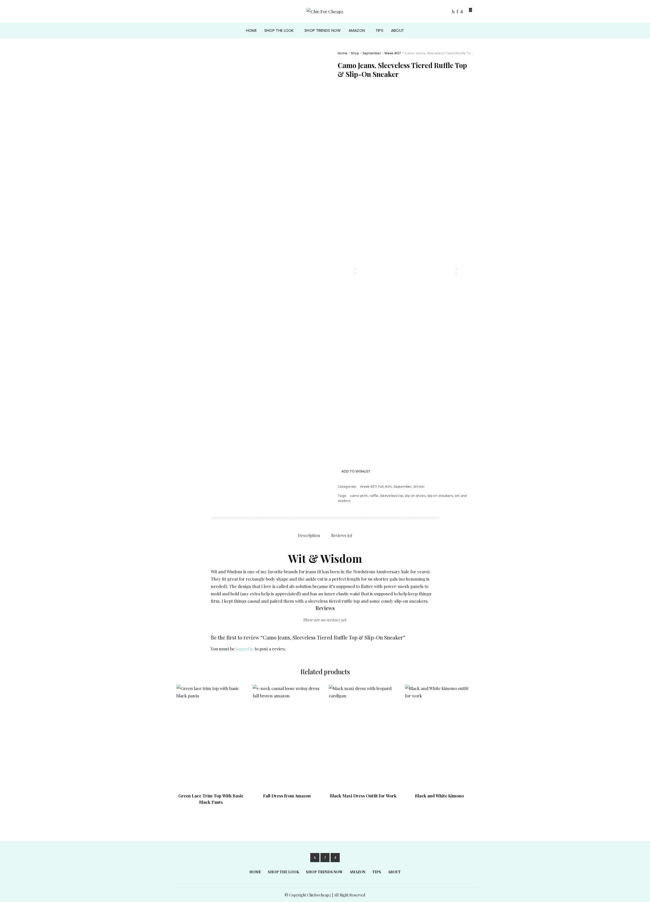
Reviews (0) (341, 535)
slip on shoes (415, 496)
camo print (359, 496)
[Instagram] (461, 11)
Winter (419, 486)
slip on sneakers (440, 496)
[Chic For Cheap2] (324, 11)
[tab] (309, 536)
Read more (235, 776)
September (372, 53)
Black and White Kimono (439, 795)
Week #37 (392, 53)
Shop (355, 53)
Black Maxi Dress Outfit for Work (363, 795)
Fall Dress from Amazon (287, 795)
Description (309, 535)
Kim (388, 486)
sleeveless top (391, 496)
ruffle (374, 496)
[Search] (469, 30)
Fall (381, 486)
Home (342, 53)
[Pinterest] (457, 11)
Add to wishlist (356, 471)
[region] (406, 271)
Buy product (464, 776)
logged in (244, 648)
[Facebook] (453, 11)
